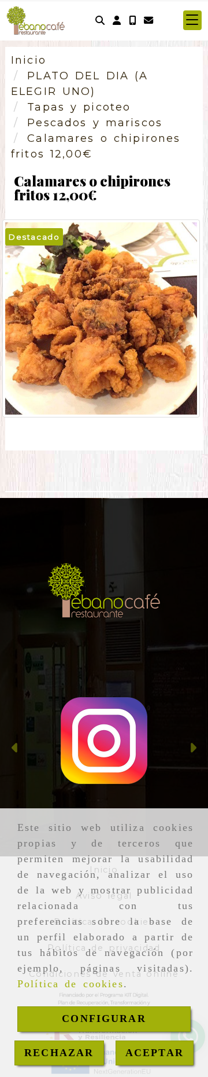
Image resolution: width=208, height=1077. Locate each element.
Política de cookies (70, 984)
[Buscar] (100, 20)
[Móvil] (132, 20)
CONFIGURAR (104, 1018)
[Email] (148, 20)
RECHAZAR (59, 1052)
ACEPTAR (154, 1052)
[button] (117, 20)
